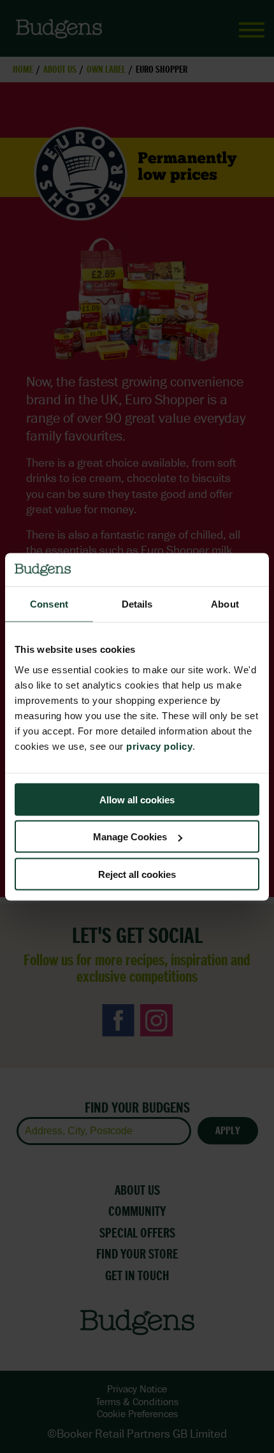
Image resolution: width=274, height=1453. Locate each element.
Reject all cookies (137, 873)
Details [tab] (137, 604)
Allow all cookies (137, 799)
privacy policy (159, 745)
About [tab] (225, 604)
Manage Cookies (130, 836)
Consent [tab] (49, 604)
